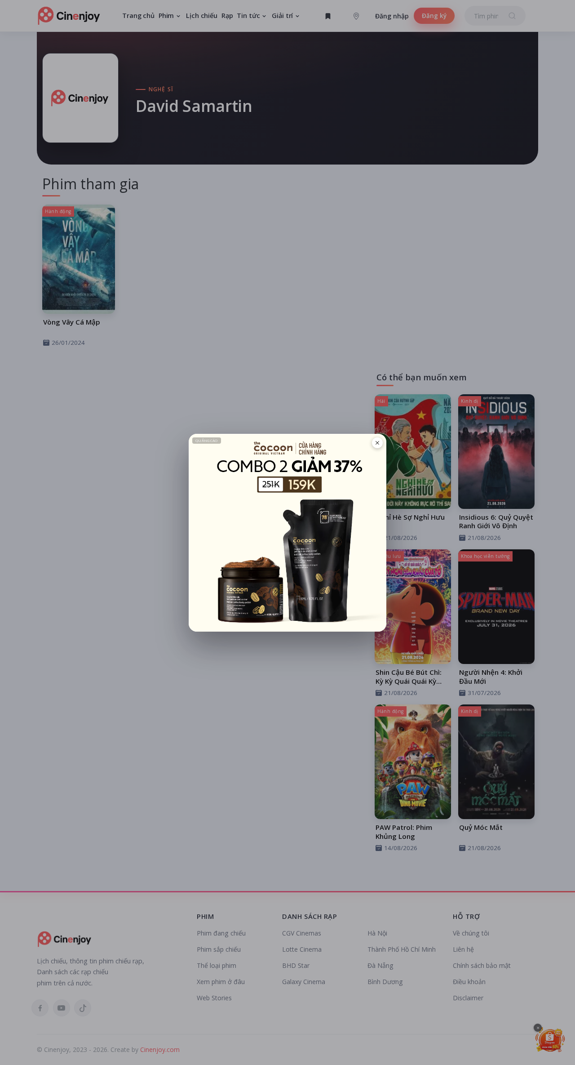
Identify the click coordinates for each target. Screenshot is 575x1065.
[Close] (377, 442)
